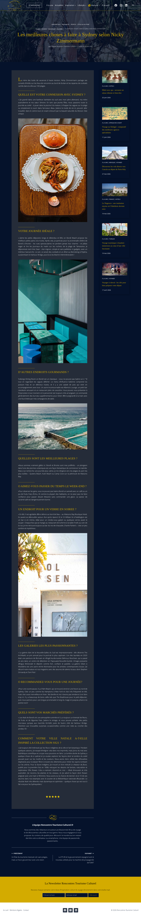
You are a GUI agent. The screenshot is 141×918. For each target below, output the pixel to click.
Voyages (119, 162)
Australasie (56, 24)
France (111, 199)
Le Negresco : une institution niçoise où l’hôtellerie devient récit (113, 206)
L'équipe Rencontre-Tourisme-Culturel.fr (64, 46)
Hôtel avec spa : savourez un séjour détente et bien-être (113, 91)
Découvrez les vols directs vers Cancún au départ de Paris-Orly (114, 167)
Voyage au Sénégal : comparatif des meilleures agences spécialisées (114, 130)
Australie (65, 24)
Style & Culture (83, 24)
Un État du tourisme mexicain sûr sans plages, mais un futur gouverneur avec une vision (30, 856)
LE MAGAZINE (34, 5)
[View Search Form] (133, 5)
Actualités (59, 5)
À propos (106, 5)
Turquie (112, 239)
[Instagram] (121, 5)
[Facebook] (115, 5)
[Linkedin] (126, 5)
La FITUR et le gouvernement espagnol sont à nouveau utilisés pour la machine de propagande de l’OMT (75, 858)
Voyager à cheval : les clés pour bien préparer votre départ (114, 284)
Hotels (111, 86)
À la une (49, 5)
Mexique (112, 162)
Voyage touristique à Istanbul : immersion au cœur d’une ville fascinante (113, 246)
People (73, 24)
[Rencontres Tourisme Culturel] (14, 5)
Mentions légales (16, 910)
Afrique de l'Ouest (115, 123)
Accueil (38, 29)
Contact (26, 910)
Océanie (44, 29)
